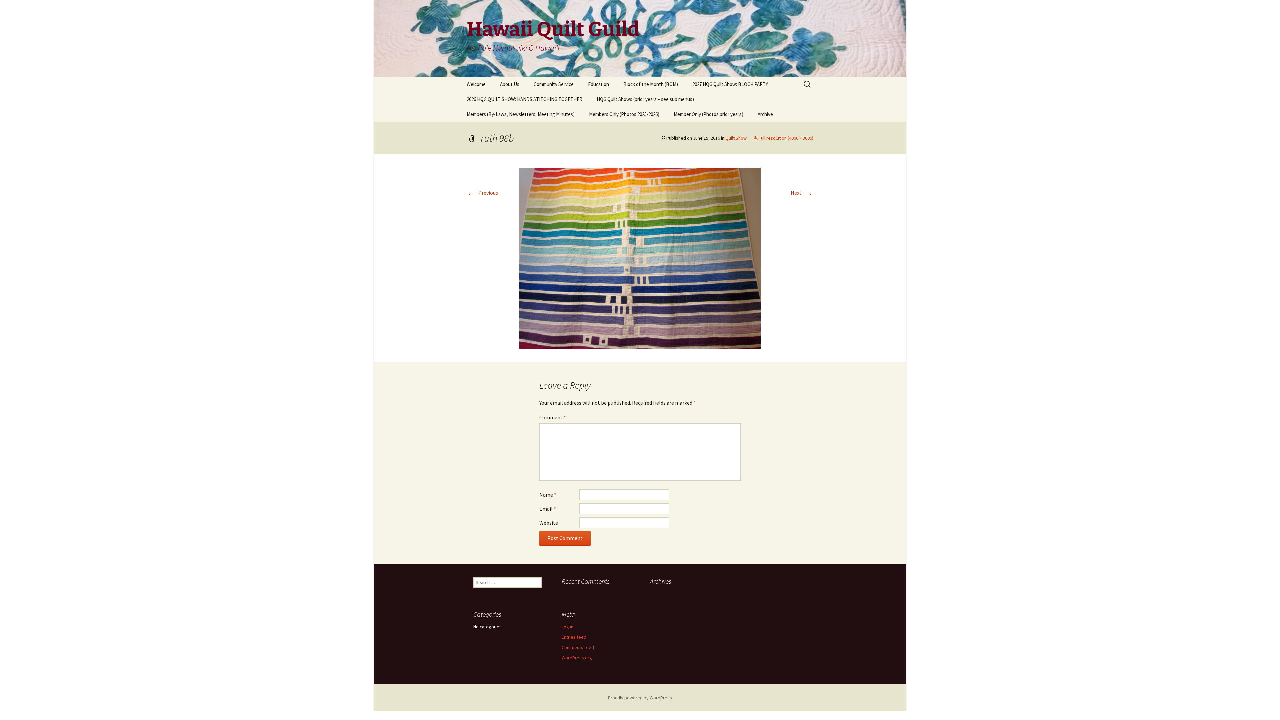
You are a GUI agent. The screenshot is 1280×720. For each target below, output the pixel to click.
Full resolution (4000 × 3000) (786, 138)
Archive (765, 114)
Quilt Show (736, 138)
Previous (482, 192)
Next (802, 192)
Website (548, 522)
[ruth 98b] (640, 257)
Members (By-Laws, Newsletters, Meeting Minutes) (521, 114)
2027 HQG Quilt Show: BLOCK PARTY (730, 84)
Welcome (476, 84)
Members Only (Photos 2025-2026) (624, 114)
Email (547, 508)
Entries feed (574, 637)
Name (547, 494)
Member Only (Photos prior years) (708, 114)
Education (598, 84)
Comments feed (578, 647)
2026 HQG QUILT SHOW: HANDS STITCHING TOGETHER (524, 99)
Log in (567, 627)
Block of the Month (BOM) (650, 84)
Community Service (554, 84)
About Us (509, 84)
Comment (552, 417)
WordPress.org (577, 658)
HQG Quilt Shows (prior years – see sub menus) (645, 99)
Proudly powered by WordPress (640, 698)
